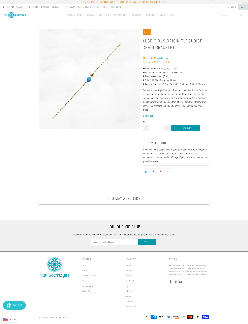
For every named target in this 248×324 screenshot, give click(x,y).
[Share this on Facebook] (153, 172)
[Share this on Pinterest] (161, 172)
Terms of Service (88, 286)
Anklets (105, 7)
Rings (96, 7)
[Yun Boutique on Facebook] (3, 7)
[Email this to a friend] (168, 172)
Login (233, 7)
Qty (144, 122)
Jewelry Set (21, 7)
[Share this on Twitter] (146, 172)
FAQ (83, 281)
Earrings (45, 7)
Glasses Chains (84, 7)
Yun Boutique (50, 317)
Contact (85, 270)
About (84, 265)
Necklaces (33, 7)
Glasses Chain (130, 306)
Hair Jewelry (69, 7)
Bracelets (56, 7)
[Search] (241, 15)
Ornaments (116, 7)
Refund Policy (87, 291)
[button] (81, 15)
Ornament (128, 301)
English (215, 7)
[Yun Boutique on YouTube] (12, 7)
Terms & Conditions (89, 276)
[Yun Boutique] (14, 15)
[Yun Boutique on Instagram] (8, 7)
